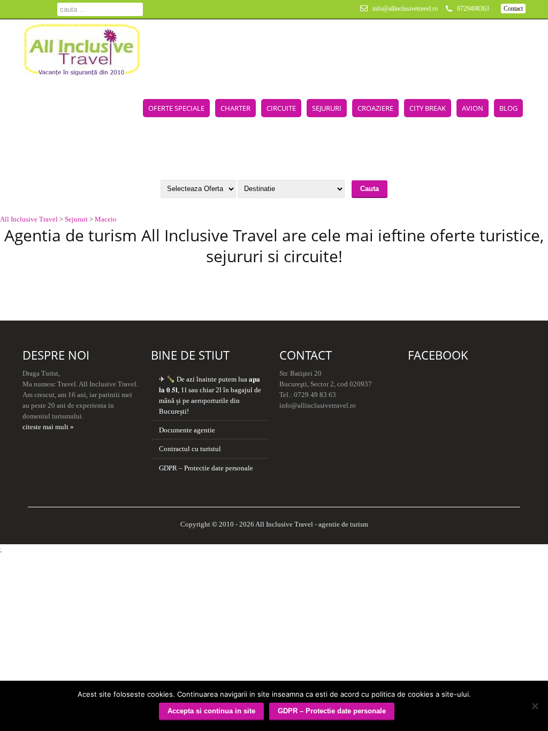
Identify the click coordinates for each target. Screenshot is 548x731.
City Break (427, 108)
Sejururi (326, 108)
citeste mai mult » (48, 427)
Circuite (281, 108)
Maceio (106, 219)
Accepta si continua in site (211, 711)
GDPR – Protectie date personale (206, 468)
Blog (508, 108)
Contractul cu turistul (190, 449)
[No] (534, 705)
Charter (235, 108)
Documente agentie (187, 430)
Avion (472, 108)
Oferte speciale (176, 108)
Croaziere (375, 108)
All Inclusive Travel (29, 219)
